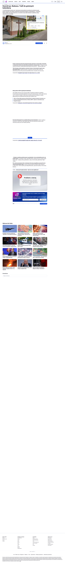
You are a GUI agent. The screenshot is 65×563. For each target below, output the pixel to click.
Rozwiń (30, 137)
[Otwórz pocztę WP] (52, 1)
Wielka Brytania (20, 548)
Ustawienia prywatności (47, 554)
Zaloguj (58, 1)
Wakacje (34, 545)
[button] (55, 1)
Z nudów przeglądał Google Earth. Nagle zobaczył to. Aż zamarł (30, 140)
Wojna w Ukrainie (35, 543)
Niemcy (19, 546)
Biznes (33, 1)
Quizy (20, 1)
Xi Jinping (49, 543)
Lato (33, 544)
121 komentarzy (39, 43)
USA (18, 545)
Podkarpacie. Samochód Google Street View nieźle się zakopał (30, 102)
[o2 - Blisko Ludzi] (7, 1)
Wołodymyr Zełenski (50, 544)
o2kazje (15, 1)
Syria (18, 543)
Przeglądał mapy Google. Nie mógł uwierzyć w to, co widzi (29, 72)
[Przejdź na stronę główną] (4, 2)
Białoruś (19, 547)
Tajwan (18, 544)
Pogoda (28, 1)
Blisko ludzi (11, 1)
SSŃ (5, 42)
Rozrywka (24, 1)
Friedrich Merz (49, 545)
